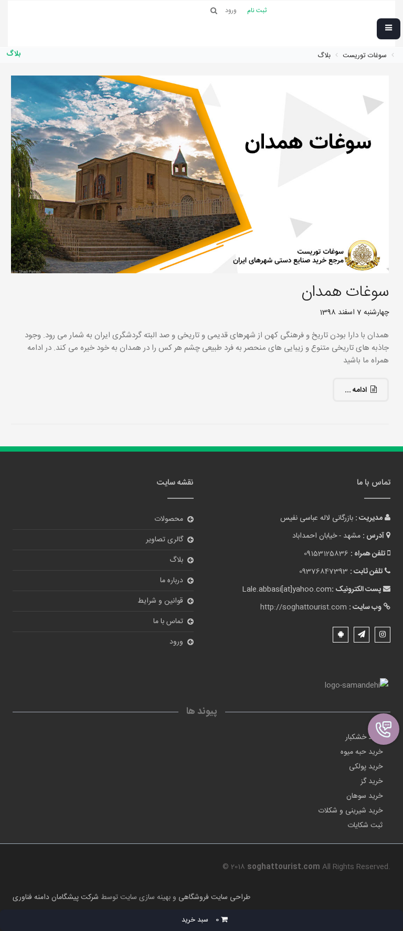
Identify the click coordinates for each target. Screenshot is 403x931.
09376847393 (323, 571)
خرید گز (371, 781)
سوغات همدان (345, 292)
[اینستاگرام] (382, 635)
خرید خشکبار (364, 737)
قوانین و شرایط (160, 601)
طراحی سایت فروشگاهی (213, 897)
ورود (176, 642)
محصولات (168, 519)
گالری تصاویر (164, 539)
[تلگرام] (361, 635)
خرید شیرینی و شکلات (350, 811)
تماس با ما (168, 621)
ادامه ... (356, 390)
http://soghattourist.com (303, 607)
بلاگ (176, 560)
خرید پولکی (366, 767)
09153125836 (326, 554)
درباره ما (171, 580)
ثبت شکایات (365, 825)
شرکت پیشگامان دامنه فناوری (56, 897)
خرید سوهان (364, 796)
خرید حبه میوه (362, 752)
